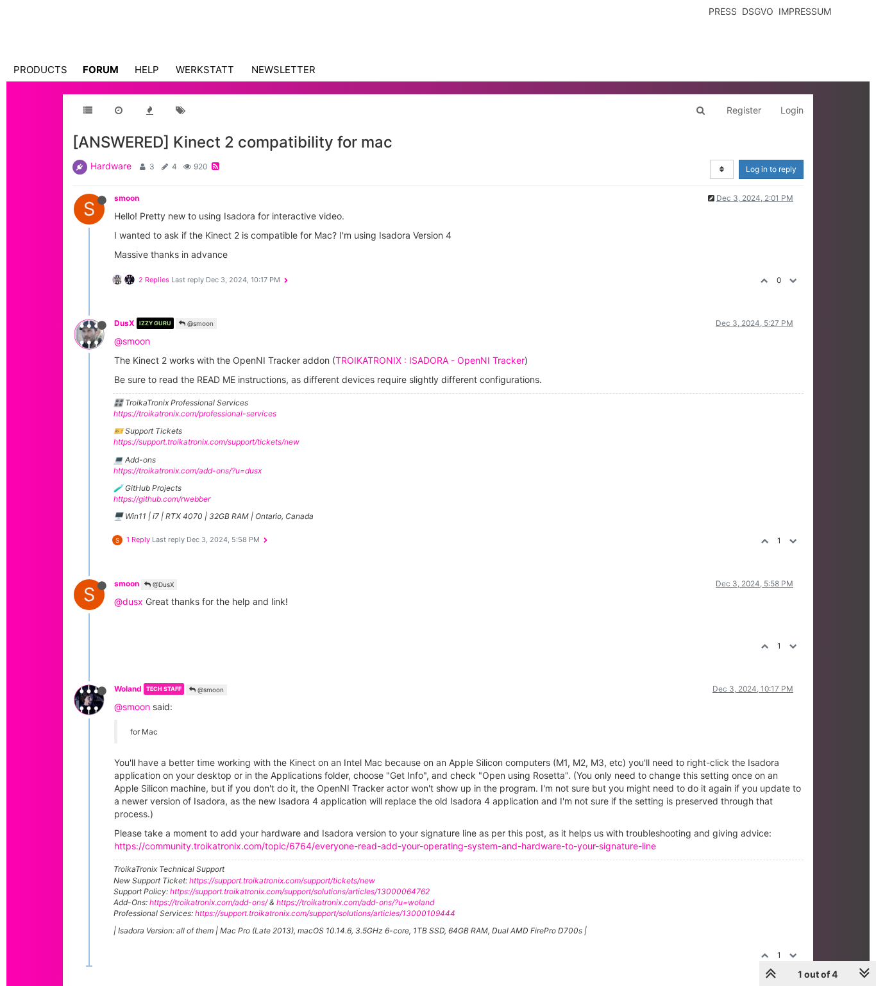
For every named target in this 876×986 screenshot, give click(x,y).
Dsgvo (757, 11)
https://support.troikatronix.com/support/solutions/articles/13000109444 (325, 913)
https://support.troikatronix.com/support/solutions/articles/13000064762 (300, 891)
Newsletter (283, 70)
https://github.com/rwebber (162, 499)
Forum (101, 70)
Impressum (805, 11)
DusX (124, 323)
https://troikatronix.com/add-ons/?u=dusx (188, 470)
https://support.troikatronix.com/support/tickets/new (206, 441)
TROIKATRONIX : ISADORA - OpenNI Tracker (430, 360)
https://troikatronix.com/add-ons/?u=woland (355, 902)
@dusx (128, 601)
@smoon (199, 323)
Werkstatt (205, 70)
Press (723, 11)
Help (147, 70)
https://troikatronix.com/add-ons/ (208, 902)
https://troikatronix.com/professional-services (195, 413)
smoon (126, 198)
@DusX (162, 584)
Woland (128, 688)
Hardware (110, 165)
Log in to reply (771, 169)
